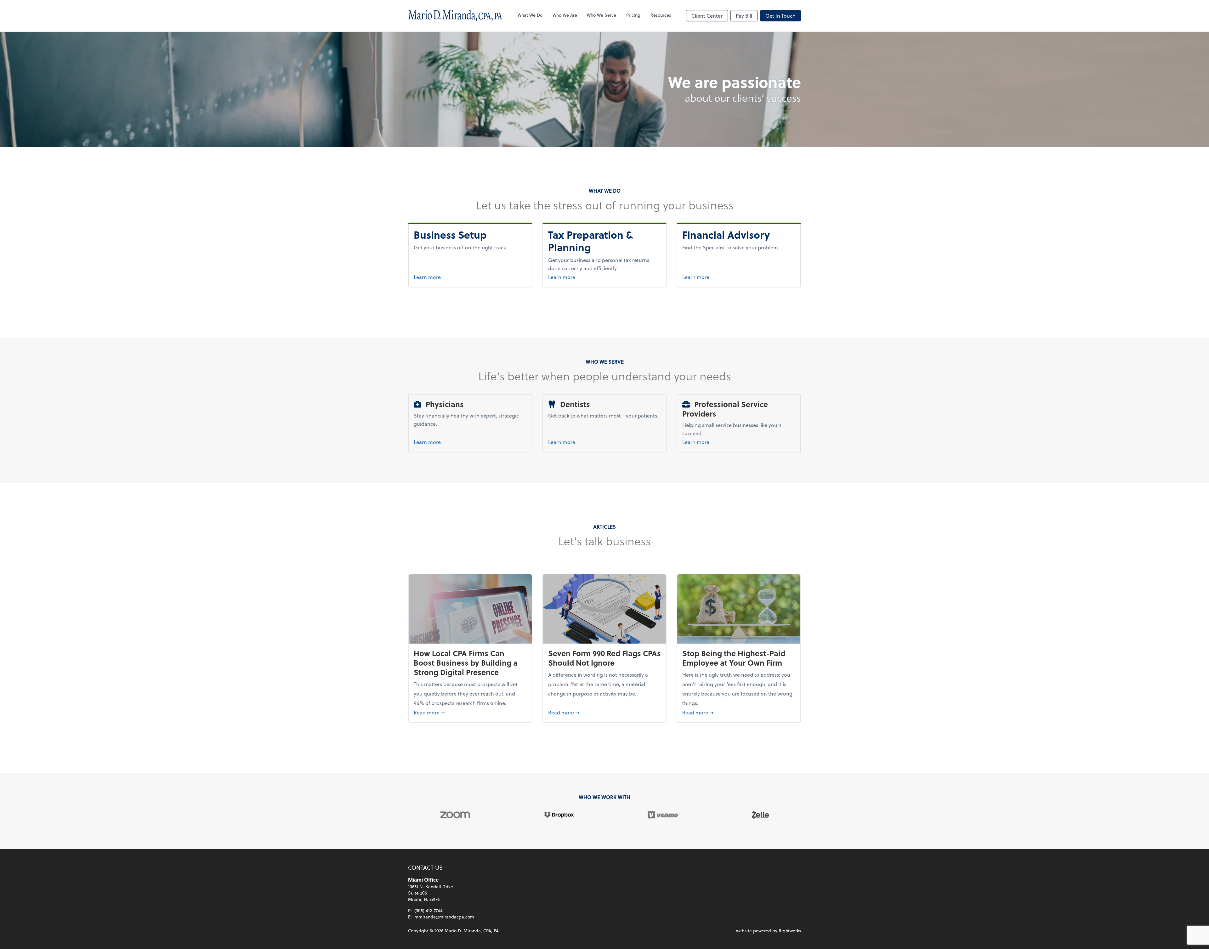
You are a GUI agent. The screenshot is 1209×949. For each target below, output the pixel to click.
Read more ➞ (470, 712)
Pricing (633, 15)
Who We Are (565, 15)
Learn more (453, 277)
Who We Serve (601, 15)
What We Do (530, 15)
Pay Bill (744, 15)
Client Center (707, 15)
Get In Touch (780, 15)
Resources (660, 15)
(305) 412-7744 (428, 910)
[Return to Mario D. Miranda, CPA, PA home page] (455, 15)
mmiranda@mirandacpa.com (444, 916)
